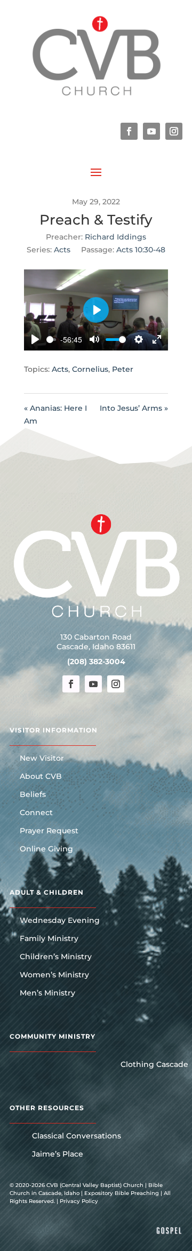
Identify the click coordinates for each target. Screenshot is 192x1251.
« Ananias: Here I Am (55, 414)
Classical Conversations (76, 1136)
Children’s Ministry (56, 957)
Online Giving (46, 849)
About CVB (41, 776)
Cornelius (90, 369)
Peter (122, 369)
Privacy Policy (79, 1201)
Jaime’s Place (57, 1154)
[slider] (51, 339)
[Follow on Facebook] (129, 131)
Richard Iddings (115, 237)
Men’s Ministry (47, 993)
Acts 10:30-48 (140, 249)
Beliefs (33, 795)
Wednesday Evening (60, 921)
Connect (36, 813)
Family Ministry (49, 939)
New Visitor (42, 758)
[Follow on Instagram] (173, 131)
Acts (62, 249)
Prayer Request (49, 831)
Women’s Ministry (54, 975)
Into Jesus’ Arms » (134, 408)
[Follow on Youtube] (151, 131)
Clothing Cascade (154, 1065)
